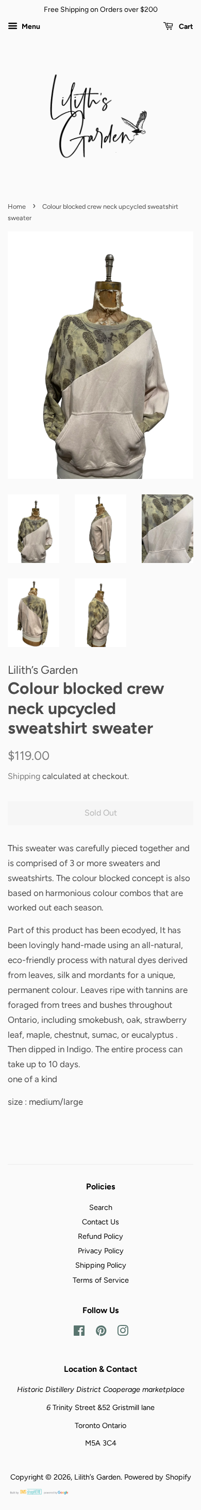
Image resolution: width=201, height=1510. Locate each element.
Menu (30, 26)
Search (100, 1207)
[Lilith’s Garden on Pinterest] (101, 1332)
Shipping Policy (100, 1265)
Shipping (24, 776)
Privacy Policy (101, 1250)
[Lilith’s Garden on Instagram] (122, 1332)
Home (17, 206)
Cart (185, 26)
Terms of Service (101, 1280)
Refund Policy (100, 1236)
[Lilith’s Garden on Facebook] (79, 1332)
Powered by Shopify (157, 1477)
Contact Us (100, 1221)
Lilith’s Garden (97, 1477)
